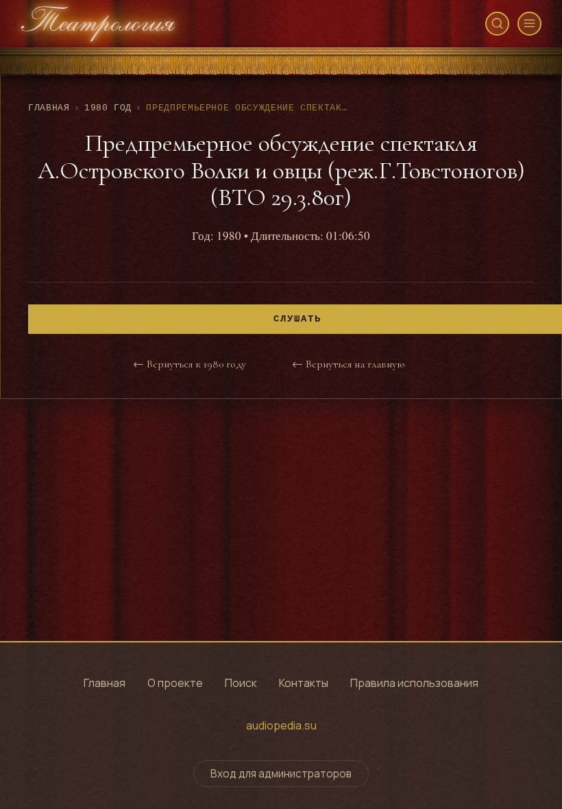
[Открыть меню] (529, 24)
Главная (48, 108)
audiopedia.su (281, 725)
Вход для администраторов (281, 773)
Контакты (303, 682)
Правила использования (414, 682)
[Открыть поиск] (497, 24)
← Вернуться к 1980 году (189, 364)
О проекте (175, 682)
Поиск (241, 682)
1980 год (108, 108)
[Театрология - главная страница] (98, 23)
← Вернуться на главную (348, 364)
